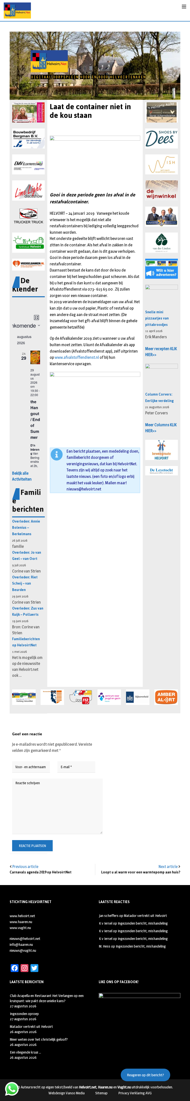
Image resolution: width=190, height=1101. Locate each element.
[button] (28, 112)
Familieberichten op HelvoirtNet (26, 642)
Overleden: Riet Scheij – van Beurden (25, 583)
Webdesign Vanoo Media (66, 1093)
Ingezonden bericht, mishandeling (143, 923)
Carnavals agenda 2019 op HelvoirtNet (40, 872)
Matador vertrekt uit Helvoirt (145, 915)
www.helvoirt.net (22, 915)
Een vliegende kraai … (25, 1052)
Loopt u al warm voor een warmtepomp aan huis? (140, 872)
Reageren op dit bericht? (145, 1075)
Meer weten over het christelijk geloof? (39, 1039)
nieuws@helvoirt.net (84, 489)
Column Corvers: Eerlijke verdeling (159, 397)
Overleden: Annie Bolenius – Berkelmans (26, 527)
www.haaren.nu (21, 921)
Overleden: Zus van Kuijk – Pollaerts (27, 611)
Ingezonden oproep (24, 1013)
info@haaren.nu (21, 944)
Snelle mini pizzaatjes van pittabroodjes (157, 318)
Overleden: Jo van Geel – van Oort (26, 555)
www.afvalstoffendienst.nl (77, 357)
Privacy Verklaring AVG (135, 1093)
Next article (168, 866)
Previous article (25, 866)
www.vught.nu (20, 927)
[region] (95, 66)
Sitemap (101, 1093)
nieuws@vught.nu (23, 950)
